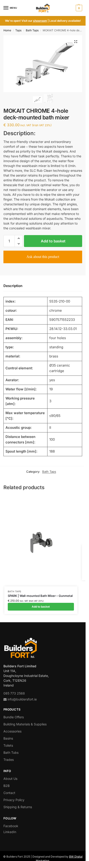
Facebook (10, 826)
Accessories (12, 731)
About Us (10, 779)
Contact (9, 793)
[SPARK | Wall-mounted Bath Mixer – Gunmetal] (40, 540)
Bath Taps (32, 30)
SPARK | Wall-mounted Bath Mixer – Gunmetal (40, 596)
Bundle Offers (13, 717)
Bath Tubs (10, 752)
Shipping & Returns (17, 807)
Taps (18, 30)
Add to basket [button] (41, 606)
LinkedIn (9, 832)
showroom (40, 20)
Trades (8, 760)
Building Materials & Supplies (25, 724)
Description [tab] (12, 286)
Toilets (8, 745)
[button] (78, 8)
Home (7, 30)
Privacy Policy (13, 800)
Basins (8, 738)
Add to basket (53, 241)
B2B (6, 786)
